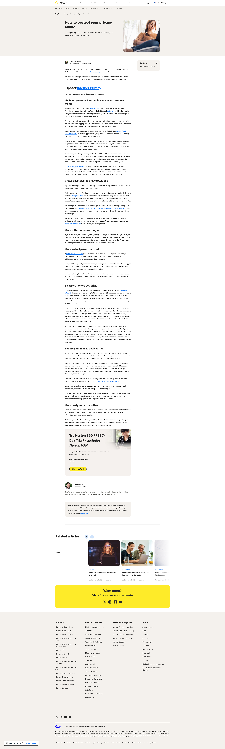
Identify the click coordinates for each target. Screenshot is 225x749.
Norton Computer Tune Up (123, 631)
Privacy (83, 9)
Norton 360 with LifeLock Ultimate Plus (65, 645)
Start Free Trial (78, 469)
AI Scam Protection (93, 634)
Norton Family (61, 658)
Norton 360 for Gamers (64, 634)
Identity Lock (90, 697)
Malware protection (93, 653)
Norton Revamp (61, 688)
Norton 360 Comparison (95, 627)
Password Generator (93, 679)
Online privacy (95, 72)
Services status (136, 743)
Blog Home (58, 9)
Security (75, 9)
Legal (93, 743)
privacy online (94, 108)
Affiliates (145, 646)
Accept (28, 743)
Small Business (96, 3)
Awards (145, 634)
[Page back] (86, 537)
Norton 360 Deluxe (63, 631)
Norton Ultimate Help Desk (123, 634)
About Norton (147, 627)
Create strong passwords (74, 166)
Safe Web (89, 660)
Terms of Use (115, 743)
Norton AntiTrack (62, 654)
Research (119, 9)
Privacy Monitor (91, 686)
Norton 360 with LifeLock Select (65, 639)
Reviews (145, 638)
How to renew (118, 646)
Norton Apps (147, 649)
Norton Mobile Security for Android (66, 662)
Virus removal (90, 649)
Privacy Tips (126, 569)
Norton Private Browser (64, 684)
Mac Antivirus (90, 646)
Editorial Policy (84, 513)
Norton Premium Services (122, 627)
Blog (144, 631)
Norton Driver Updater (64, 677)
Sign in (145, 660)
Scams (67, 9)
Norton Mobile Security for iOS (66, 668)
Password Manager (93, 675)
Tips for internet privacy (147, 66)
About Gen (58, 743)
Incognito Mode (77, 196)
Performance (94, 9)
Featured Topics (107, 9)
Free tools (146, 657)
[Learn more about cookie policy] (23, 743)
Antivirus (88, 631)
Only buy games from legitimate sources (105, 381)
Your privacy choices (149, 743)
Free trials (146, 653)
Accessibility (126, 743)
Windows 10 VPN (92, 668)
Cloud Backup (91, 657)
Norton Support (119, 642)
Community (147, 642)
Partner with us (78, 743)
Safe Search (90, 664)
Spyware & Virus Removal (122, 638)
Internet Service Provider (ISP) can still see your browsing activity (102, 208)
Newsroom (67, 743)
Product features (93, 622)
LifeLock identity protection (153, 664)
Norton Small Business (64, 681)
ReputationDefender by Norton (151, 669)
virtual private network (73, 224)
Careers (87, 743)
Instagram (110, 111)
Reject (34, 743)
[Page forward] (92, 537)
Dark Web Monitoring (93, 694)
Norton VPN (60, 650)
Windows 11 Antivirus (93, 642)
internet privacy (89, 88)
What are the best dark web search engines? (102, 574)
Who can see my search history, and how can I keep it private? (136, 574)
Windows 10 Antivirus (93, 638)
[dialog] (21, 743)
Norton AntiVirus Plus (64, 627)
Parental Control (91, 683)
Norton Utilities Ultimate (65, 673)
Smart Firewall (91, 671)
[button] (149, 63)
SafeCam (89, 690)
